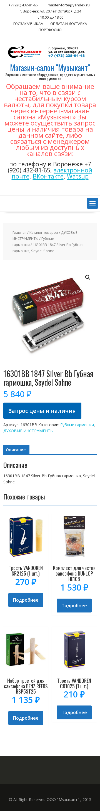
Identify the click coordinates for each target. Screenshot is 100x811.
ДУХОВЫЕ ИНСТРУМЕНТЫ (28, 430)
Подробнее (26, 600)
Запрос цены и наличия (42, 411)
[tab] (15, 450)
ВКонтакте (48, 176)
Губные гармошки (77, 424)
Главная (19, 232)
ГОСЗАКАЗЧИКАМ (28, 23)
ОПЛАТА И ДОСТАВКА (68, 23)
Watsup (78, 176)
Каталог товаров (43, 232)
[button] (92, 203)
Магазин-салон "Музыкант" (50, 67)
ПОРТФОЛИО (50, 29)
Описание (16, 449)
